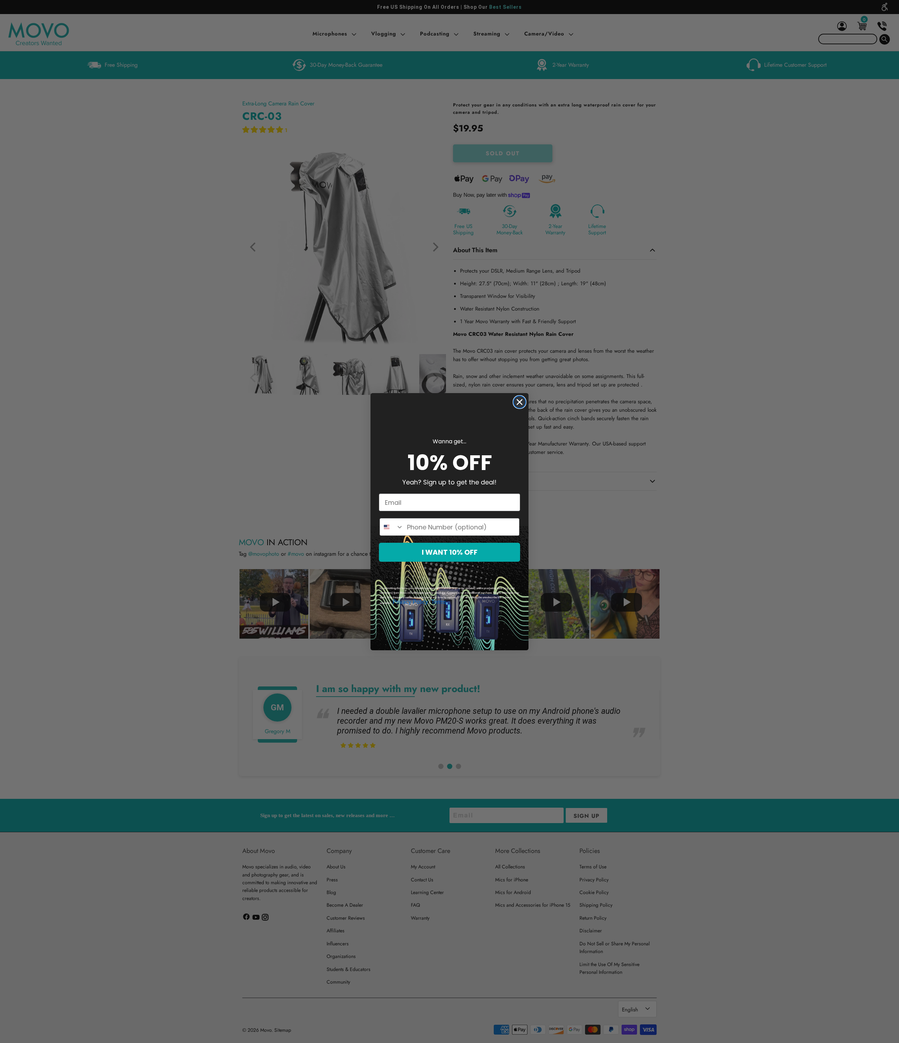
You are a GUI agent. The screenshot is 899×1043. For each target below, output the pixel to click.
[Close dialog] (519, 402)
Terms (438, 602)
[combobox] (391, 527)
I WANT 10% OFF (450, 552)
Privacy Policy (410, 602)
